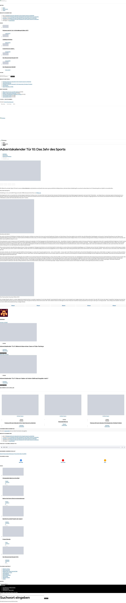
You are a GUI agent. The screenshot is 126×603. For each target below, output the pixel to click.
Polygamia (5, 576)
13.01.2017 (7, 33)
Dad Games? (12, 20)
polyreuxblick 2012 (7, 96)
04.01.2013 (7, 42)
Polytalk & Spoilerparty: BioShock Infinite (12, 94)
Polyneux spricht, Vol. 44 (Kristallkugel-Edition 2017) (15, 30)
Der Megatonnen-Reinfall (9, 67)
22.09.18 (7, 523)
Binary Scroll (6, 568)
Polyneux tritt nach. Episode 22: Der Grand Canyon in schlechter (20, 15)
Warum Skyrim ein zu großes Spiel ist (11, 91)
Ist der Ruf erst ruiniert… (9, 48)
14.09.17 (7, 502)
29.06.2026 (64, 425)
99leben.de (38, 192)
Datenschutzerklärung (9, 587)
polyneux (5, 154)
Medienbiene (6, 573)
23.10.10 (7, 482)
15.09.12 (7, 543)
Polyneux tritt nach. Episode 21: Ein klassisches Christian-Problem (17, 84)
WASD (4, 578)
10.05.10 (7, 561)
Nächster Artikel (4, 354)
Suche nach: (2, 75)
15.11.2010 (7, 60)
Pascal (64, 424)
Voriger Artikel (4, 322)
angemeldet (7, 431)
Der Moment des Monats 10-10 (10, 57)
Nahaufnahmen (6, 575)
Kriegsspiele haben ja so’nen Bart (11, 478)
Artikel (4, 144)
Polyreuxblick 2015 (7, 95)
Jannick (7, 521)
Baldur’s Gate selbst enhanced (9, 93)
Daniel (6, 481)
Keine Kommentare (7, 156)
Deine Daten (6, 588)
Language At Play (7, 572)
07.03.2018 (7, 51)
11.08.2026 (21, 426)
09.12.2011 (5, 155)
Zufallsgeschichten (7, 39)
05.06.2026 (107, 426)
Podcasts (5, 9)
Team (4, 10)
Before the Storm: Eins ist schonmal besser (13, 498)
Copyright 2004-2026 (8, 590)
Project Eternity (6, 539)
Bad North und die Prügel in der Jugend (12, 518)
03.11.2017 (7, 70)
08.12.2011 (5, 350)
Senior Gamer (6, 577)
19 (5, 562)
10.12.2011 (5, 382)
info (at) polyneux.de (8, 101)
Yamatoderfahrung (7, 83)
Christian (5, 18)
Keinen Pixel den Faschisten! (10, 571)
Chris (6, 542)
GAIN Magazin (6, 570)
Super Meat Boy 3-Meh (8, 86)
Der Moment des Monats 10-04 (10, 557)
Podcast (21, 420)
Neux (4, 7)
